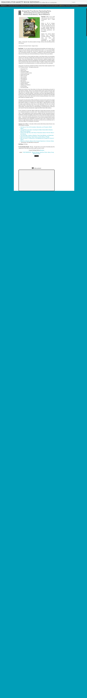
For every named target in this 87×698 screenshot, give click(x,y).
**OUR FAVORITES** (26, 152)
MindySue (42, 150)
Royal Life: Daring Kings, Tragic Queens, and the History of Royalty (34, 136)
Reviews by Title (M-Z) (26, 5)
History (49, 152)
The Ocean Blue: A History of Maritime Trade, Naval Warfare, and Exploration (37, 135)
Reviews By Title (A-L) (14, 5)
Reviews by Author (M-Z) (52, 5)
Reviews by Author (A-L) (39, 5)
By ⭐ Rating (62, 5)
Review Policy (75, 5)
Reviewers (68, 5)
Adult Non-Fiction (43, 152)
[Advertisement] (62, 32)
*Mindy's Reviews (35, 152)
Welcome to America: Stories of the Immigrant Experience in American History (37, 141)
